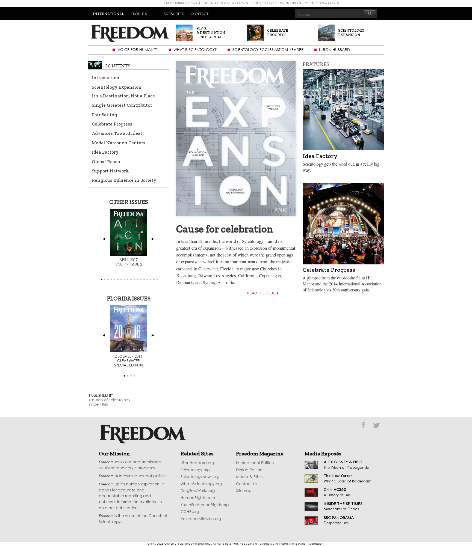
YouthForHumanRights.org (205, 505)
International (108, 13)
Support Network (110, 171)
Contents (117, 66)
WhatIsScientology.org (201, 484)
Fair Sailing (104, 114)
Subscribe (174, 13)
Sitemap (244, 491)
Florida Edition (249, 470)
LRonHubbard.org (197, 463)
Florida (139, 13)
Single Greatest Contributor (122, 105)
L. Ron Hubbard (334, 50)
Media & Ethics (250, 477)
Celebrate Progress (112, 124)
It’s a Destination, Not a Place (123, 96)
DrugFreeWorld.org (198, 491)
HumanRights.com (198, 498)
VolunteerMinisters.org (201, 519)
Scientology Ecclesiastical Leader (268, 50)
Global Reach (106, 161)
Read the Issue (261, 293)
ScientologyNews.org (200, 477)
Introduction (105, 77)
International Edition (255, 463)
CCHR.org (190, 512)
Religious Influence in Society (124, 180)
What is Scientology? (195, 50)
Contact (200, 13)
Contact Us (246, 484)
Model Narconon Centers (118, 142)
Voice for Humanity (137, 50)
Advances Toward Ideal (117, 133)
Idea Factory (105, 152)
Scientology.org (195, 470)
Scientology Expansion (116, 87)
